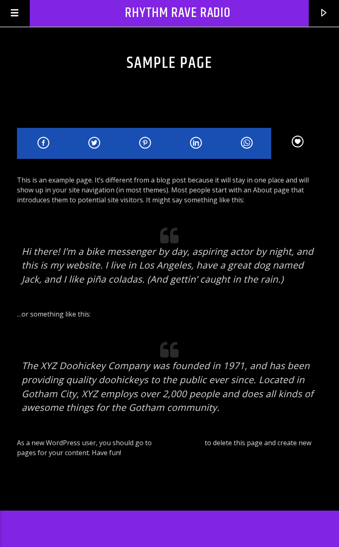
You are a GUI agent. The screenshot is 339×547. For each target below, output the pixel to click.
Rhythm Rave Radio (178, 13)
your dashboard (178, 442)
